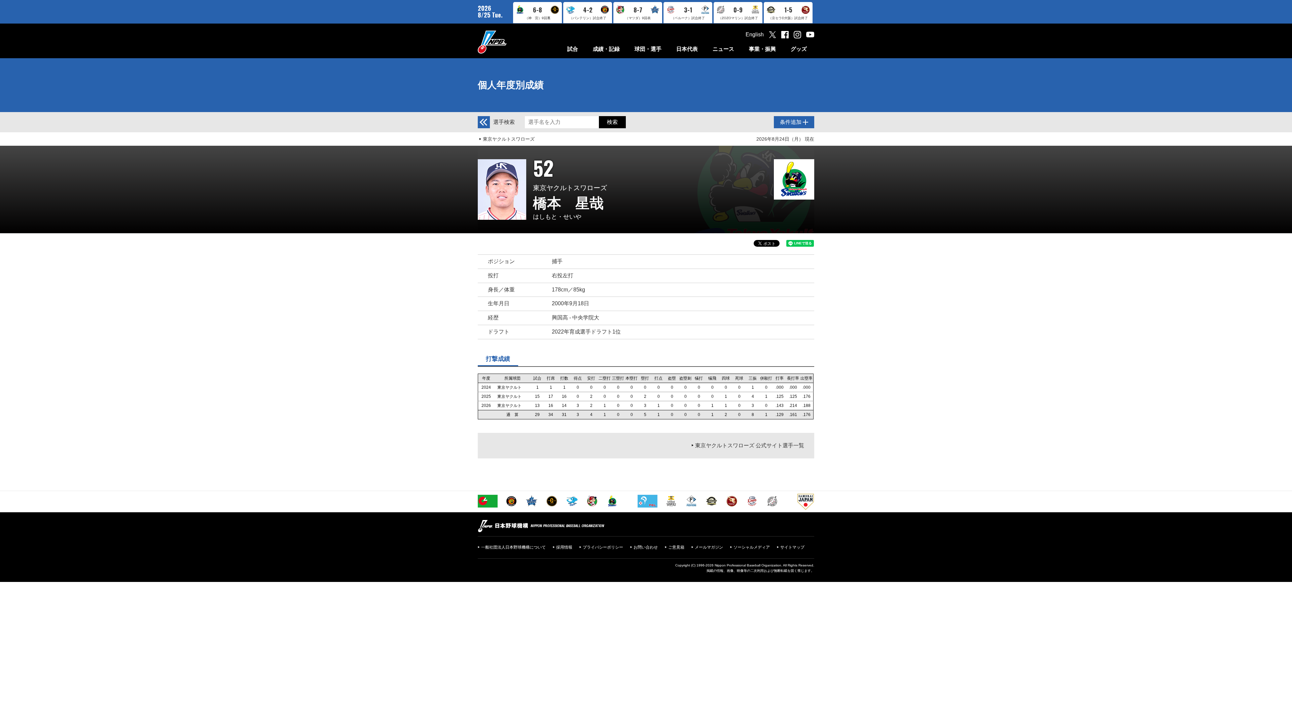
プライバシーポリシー (603, 547)
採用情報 (564, 547)
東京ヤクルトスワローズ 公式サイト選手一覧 (749, 445)
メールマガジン (709, 547)
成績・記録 (606, 49)
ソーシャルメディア (751, 547)
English (755, 34)
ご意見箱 (676, 547)
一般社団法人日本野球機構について (513, 547)
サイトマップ (792, 547)
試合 (572, 49)
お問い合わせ (646, 547)
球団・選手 (648, 49)
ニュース (723, 49)
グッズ (799, 49)
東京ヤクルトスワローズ (509, 139)
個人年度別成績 (511, 85)
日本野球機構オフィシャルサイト (509, 42)
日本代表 (687, 49)
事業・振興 (762, 49)
